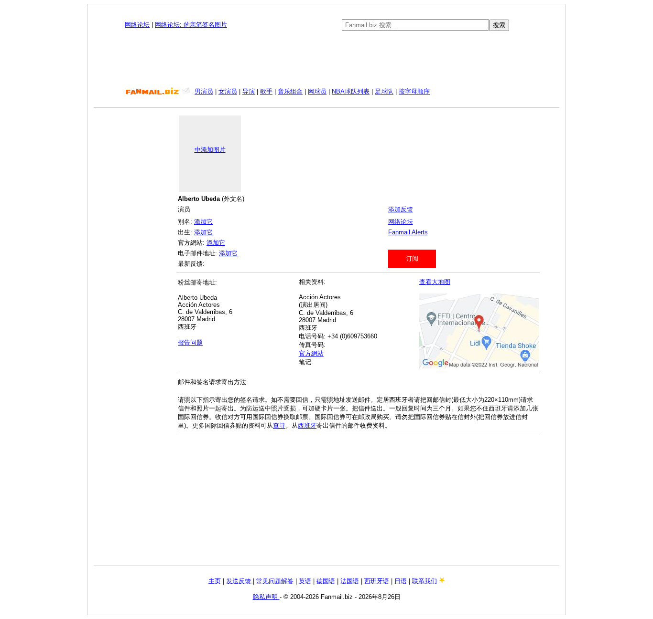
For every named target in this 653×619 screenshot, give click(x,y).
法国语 (349, 581)
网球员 (317, 91)
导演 (248, 91)
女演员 (227, 91)
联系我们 (424, 581)
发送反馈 (239, 581)
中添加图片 (210, 149)
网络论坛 (137, 24)
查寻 (279, 425)
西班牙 (307, 425)
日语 (400, 581)
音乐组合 (290, 91)
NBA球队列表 (351, 91)
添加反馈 (400, 209)
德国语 (325, 581)
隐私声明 (266, 596)
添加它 (203, 221)
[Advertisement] (326, 59)
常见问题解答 (275, 581)
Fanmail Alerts (408, 232)
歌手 (266, 91)
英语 (305, 581)
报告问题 (190, 342)
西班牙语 (376, 581)
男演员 (204, 91)
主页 (214, 581)
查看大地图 (434, 281)
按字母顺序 (414, 91)
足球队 (384, 91)
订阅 (412, 258)
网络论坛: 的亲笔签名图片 (191, 24)
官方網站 (311, 353)
